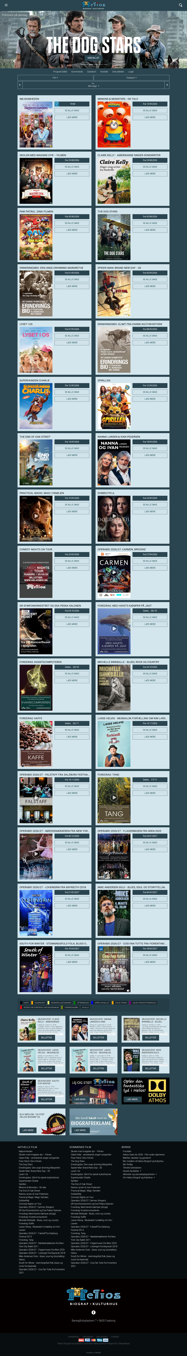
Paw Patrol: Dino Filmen (30, 1161)
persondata (101, 1336)
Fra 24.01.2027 (150, 836)
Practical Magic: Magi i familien (33, 1197)
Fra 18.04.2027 (150, 948)
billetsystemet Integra (103, 1343)
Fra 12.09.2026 (72, 385)
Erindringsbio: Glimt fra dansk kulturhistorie (39, 1177)
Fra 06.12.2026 (72, 836)
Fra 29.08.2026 (72, 160)
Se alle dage (72, 110)
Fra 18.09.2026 (150, 442)
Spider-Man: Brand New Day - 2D (34, 1171)
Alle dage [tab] (92, 85)
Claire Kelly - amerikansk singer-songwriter (39, 1158)
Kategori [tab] (131, 78)
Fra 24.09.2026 (150, 498)
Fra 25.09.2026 (72, 554)
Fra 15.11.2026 (72, 779)
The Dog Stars (26, 1164)
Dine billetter (118, 71)
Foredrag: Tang (26, 1240)
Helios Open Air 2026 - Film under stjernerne (144, 1154)
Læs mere (72, 117)
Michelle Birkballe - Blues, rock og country (39, 1220)
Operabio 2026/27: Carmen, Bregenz (36, 1207)
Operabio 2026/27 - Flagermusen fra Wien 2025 (42, 1249)
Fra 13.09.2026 (150, 104)
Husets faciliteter (131, 1171)
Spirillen (22, 1184)
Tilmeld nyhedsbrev (132, 1167)
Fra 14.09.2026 (72, 442)
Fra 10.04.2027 (72, 948)
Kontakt (104, 71)
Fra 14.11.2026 (150, 723)
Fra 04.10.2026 (72, 610)
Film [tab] (55, 78)
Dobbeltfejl (24, 1200)
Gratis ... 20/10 (72, 667)
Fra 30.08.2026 (72, 216)
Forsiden (127, 1151)
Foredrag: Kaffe (26, 1223)
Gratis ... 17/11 (150, 779)
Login (131, 71)
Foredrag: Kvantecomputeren (33, 1217)
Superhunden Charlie (28, 1181)
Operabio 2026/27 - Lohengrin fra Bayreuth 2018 (42, 1253)
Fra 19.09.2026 (72, 498)
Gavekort (91, 71)
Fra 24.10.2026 (150, 667)
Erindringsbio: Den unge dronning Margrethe (39, 1167)
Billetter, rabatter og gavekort (137, 1158)
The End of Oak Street (29, 1190)
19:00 (65, 104)
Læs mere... (81, 1099)
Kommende (77, 71)
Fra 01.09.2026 (72, 273)
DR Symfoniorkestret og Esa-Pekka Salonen (40, 1210)
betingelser (88, 1336)
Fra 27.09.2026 (150, 554)
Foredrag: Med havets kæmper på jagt (37, 1213)
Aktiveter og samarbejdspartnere (139, 1174)
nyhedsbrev (73, 1336)
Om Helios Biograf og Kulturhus (138, 1177)
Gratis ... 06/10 (150, 610)
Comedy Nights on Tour (30, 1204)
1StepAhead (124, 1343)
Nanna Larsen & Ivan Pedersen (33, 1194)
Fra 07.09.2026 (72, 329)
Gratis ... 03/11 (72, 723)
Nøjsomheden (25, 1151)
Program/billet (60, 71)
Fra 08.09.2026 (150, 329)
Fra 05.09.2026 (150, 273)
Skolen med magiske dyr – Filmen (35, 1154)
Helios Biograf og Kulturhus (90, 5)
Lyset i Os (23, 1174)
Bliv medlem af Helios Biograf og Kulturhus (143, 1161)
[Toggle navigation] (180, 5)
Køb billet (93, 58)
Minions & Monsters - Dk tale (32, 1187)
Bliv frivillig (128, 1164)
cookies (115, 1336)
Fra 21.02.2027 (72, 892)
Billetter (46, 1037)
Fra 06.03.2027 (150, 892)
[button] (14, 61)
